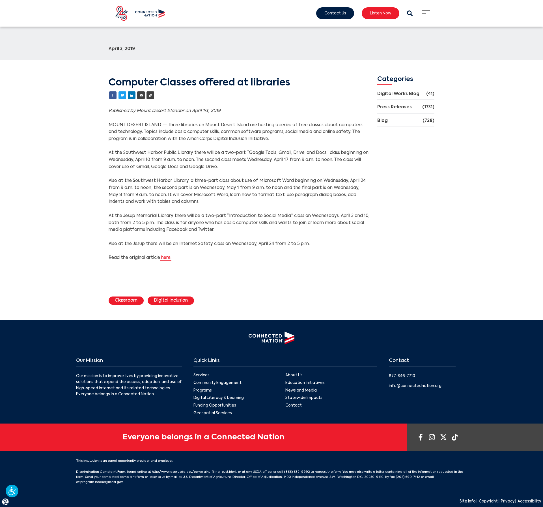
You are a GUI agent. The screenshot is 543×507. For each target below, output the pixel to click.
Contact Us (335, 13)
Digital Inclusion (171, 300)
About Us (294, 375)
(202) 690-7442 (408, 477)
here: (165, 257)
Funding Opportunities (214, 405)
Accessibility (529, 501)
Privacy (507, 501)
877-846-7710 (402, 376)
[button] (12, 491)
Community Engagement (217, 383)
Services (201, 375)
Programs (202, 390)
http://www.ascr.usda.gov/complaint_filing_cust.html (194, 472)
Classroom (126, 300)
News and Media (301, 390)
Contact (293, 405)
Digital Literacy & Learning (218, 398)
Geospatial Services (212, 413)
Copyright (488, 501)
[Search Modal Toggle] (409, 13)
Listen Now (380, 13)
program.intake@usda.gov (101, 482)
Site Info (468, 501)
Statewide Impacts (303, 398)
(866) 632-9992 (297, 472)
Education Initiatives (305, 383)
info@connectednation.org (415, 386)
